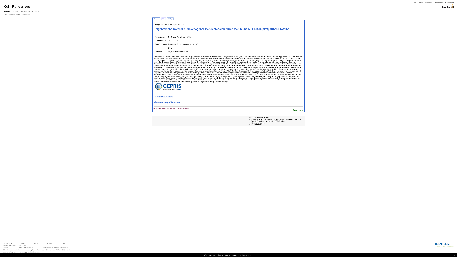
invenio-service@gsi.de (62, 247)
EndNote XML (289, 119)
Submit (16, 11)
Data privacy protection (25, 252)
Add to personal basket (259, 118)
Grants (18, 14)
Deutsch (441, 2)
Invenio (12, 245)
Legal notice (6, 252)
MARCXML (277, 121)
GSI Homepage (418, 2)
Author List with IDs (266, 119)
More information (244, 255)
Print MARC (268, 121)
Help (37, 11)
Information (156, 19)
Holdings (170, 19)
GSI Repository (17, 6)
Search (7, 11)
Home (5, 14)
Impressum (14, 252)
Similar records (298, 110)
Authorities (12, 14)
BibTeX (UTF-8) (278, 119)
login (452, 2)
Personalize (26, 11)
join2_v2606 (23, 245)
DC (283, 121)
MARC (261, 121)
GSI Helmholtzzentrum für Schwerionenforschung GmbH (19, 250)
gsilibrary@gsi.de (28, 247)
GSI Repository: (7, 243)
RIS (256, 121)
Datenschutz (36, 252)
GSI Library (428, 2)
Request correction (258, 123)
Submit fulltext (256, 125)
